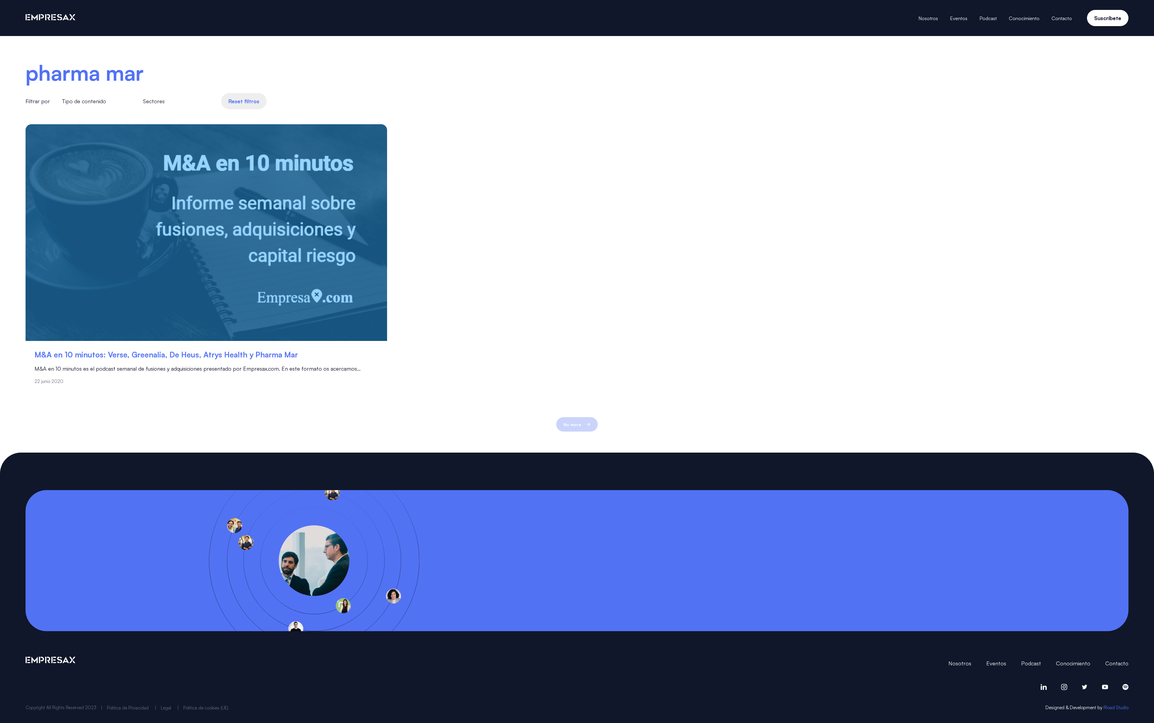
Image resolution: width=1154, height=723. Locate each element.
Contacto (1062, 18)
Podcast (988, 18)
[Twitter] (1085, 687)
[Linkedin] (1044, 687)
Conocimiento (1024, 18)
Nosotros (928, 18)
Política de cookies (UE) (205, 707)
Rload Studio (1116, 707)
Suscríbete (1107, 17)
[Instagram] (1064, 687)
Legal (166, 707)
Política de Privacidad (128, 707)
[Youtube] (1105, 687)
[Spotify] (1125, 687)
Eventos (958, 18)
